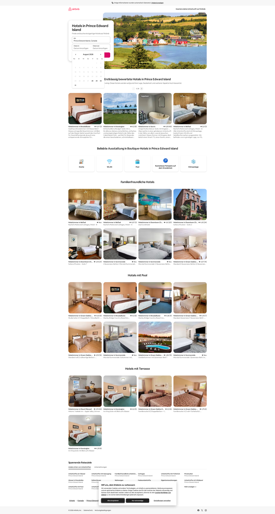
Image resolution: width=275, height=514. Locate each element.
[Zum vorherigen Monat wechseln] (75, 54)
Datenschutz (88, 510)
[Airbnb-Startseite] (73, 9)
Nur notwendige (137, 501)
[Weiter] (141, 88)
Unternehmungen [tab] (100, 467)
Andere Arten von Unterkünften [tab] (79, 467)
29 (96, 81)
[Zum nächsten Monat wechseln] (100, 54)
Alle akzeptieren (113, 501)
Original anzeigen (157, 3)
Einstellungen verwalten (162, 501)
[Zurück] (133, 88)
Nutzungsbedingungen (103, 510)
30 (101, 81)
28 (92, 81)
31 (75, 85)
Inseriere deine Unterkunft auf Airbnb (190, 9)
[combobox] (91, 40)
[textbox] (81, 48)
